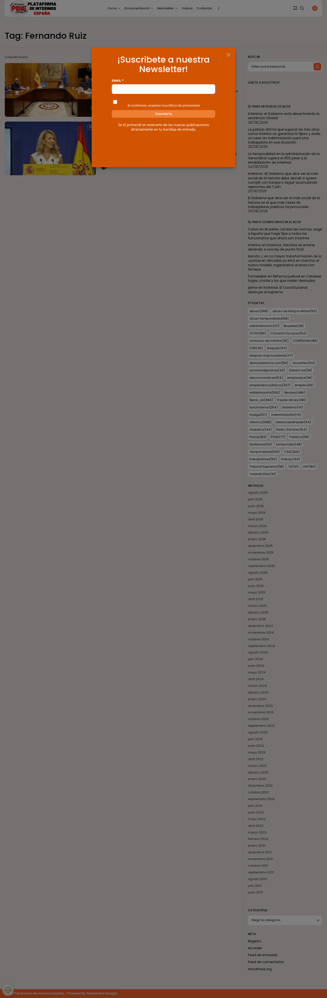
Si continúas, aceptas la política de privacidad (164, 105)
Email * (118, 81)
